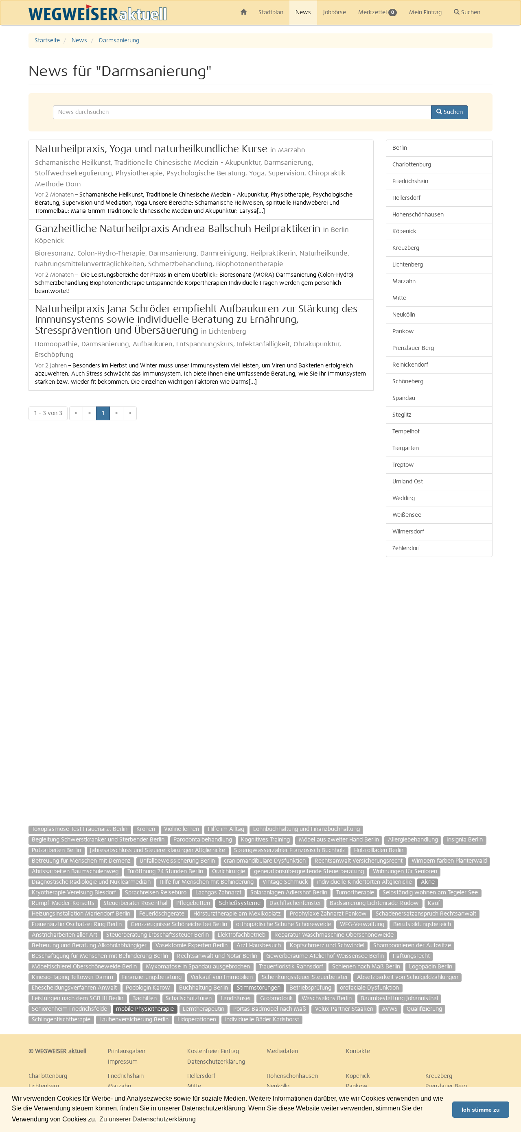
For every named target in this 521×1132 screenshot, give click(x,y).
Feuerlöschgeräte (161, 914)
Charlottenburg (411, 165)
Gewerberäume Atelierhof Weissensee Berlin (325, 956)
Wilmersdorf (408, 532)
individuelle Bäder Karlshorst (262, 1020)
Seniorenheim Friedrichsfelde (69, 1009)
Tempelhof (406, 432)
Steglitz (402, 415)
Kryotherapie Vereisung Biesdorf (74, 893)
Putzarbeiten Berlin (56, 850)
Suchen (470, 12)
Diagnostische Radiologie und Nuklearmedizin (91, 882)
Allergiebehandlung (413, 840)
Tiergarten (405, 448)
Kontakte (358, 1051)
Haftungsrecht (411, 956)
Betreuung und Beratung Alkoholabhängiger (89, 945)
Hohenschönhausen (418, 215)
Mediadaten (282, 1051)
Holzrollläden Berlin (378, 850)
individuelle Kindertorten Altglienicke (364, 882)
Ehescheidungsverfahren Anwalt (74, 988)
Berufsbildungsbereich (422, 924)
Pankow (403, 331)
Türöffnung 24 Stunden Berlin (165, 871)
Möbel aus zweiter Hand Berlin (339, 840)
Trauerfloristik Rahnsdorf (291, 967)
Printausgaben (126, 1051)
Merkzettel (376, 12)
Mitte (399, 298)
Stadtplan (270, 12)
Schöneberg (407, 382)
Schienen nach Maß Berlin (366, 967)
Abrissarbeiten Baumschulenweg (75, 871)
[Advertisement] (439, 687)
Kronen (145, 829)
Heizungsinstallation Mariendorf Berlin (81, 914)
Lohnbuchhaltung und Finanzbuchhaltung (306, 829)
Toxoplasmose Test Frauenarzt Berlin (79, 829)
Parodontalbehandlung (202, 840)
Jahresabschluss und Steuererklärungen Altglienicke (157, 850)
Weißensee (406, 515)
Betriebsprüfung (310, 988)
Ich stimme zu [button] (481, 1109)
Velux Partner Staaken (344, 1009)
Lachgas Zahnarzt (218, 893)
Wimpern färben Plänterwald (449, 861)
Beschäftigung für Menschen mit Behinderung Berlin (100, 956)
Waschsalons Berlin (327, 998)
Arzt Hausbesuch (258, 945)
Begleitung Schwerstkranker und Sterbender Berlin (98, 840)
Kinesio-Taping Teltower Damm (72, 977)
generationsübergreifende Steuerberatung (309, 871)
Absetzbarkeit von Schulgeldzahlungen (407, 977)
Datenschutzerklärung (216, 1062)
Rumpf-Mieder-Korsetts (63, 903)
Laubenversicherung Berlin (134, 1020)
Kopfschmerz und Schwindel (327, 945)
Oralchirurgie (228, 871)
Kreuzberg (405, 248)
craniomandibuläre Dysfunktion (265, 861)
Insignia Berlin (465, 840)
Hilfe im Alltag (226, 829)
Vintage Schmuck (285, 882)
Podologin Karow (148, 988)
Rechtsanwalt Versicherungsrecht (359, 861)
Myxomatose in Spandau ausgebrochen (198, 967)
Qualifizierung (424, 1009)
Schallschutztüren (189, 998)
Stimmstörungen (258, 988)
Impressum (123, 1062)
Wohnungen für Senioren (405, 871)
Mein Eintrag (425, 12)
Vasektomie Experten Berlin (191, 945)
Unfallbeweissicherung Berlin (177, 861)
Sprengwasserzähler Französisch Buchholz (289, 850)
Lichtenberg (407, 265)
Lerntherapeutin (203, 1009)
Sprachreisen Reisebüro (155, 893)
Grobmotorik (276, 998)
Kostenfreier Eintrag (213, 1051)
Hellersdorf (406, 198)
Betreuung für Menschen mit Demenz (81, 861)
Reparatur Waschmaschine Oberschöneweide (334, 935)
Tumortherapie (355, 893)
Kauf (434, 903)
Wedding (403, 498)
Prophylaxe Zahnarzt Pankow (328, 914)
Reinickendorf (410, 365)
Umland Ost (407, 482)
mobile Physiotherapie (145, 1009)
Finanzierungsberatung (152, 977)
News (303, 12)
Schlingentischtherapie (61, 1020)
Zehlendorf (406, 548)
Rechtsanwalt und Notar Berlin (217, 956)
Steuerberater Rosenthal (135, 903)
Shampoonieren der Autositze (412, 945)
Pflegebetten (193, 903)
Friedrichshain (410, 181)
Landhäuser (236, 998)
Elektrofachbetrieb (241, 935)
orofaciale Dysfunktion (369, 988)
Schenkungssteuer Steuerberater (305, 977)
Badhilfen (144, 998)
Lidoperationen (196, 1020)
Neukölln (403, 315)
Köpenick (404, 231)
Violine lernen (181, 829)
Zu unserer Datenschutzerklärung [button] (147, 1119)
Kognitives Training (265, 840)
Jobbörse (334, 12)
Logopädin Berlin (430, 967)
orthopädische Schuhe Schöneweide (283, 924)
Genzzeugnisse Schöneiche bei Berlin (179, 924)
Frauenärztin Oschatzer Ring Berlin (77, 924)
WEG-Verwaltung (362, 924)
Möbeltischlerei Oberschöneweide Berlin (84, 967)
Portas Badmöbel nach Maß (269, 1009)
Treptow (403, 465)
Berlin (399, 148)
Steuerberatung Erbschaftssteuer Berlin (157, 935)
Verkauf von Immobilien (221, 977)
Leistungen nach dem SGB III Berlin (77, 998)
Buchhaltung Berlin (203, 988)
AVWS (390, 1009)
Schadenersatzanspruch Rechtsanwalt (426, 914)
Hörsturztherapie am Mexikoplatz (237, 914)
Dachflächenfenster (295, 903)
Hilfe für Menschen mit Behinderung (207, 882)
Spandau (403, 398)
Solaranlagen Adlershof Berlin (288, 893)
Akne (428, 882)
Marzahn (404, 281)
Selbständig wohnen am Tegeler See (430, 893)
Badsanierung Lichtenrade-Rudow (374, 903)
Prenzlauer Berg (413, 348)
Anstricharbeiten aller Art (64, 935)
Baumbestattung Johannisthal (399, 998)
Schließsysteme (239, 903)
